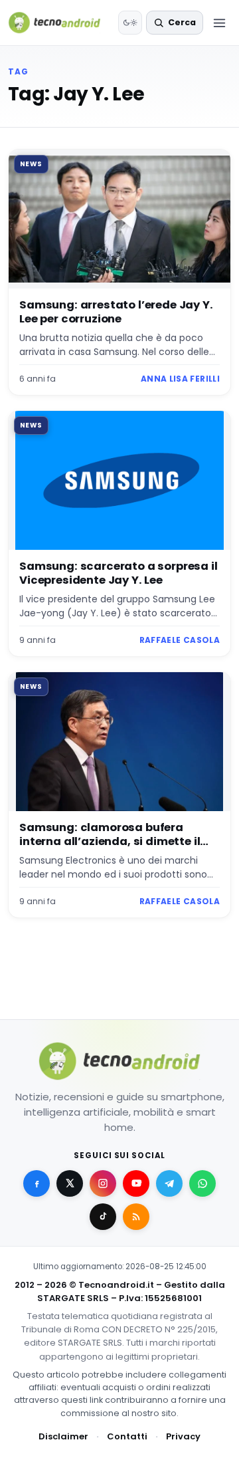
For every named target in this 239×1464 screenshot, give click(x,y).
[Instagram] (103, 1183)
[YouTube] (136, 1183)
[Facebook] (36, 1183)
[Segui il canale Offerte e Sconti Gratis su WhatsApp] (202, 1183)
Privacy (183, 1436)
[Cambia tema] (130, 23)
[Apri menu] (219, 23)
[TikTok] (103, 1216)
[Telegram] (169, 1183)
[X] (69, 1183)
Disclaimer (63, 1436)
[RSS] (136, 1216)
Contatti (127, 1436)
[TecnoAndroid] (60, 22)
